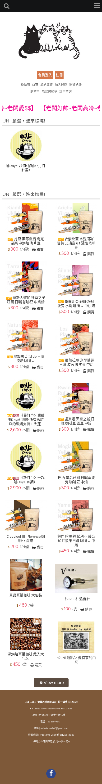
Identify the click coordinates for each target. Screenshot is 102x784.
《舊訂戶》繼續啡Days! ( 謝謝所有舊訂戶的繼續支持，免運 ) (26, 419)
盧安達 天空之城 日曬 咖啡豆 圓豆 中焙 (77, 421)
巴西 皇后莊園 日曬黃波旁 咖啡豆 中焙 (76, 479)
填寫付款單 (49, 91)
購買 (40, 249)
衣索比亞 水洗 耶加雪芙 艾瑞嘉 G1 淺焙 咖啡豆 (76, 243)
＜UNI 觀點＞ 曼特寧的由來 (76, 659)
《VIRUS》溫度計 (76, 599)
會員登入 (45, 74)
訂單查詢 (65, 91)
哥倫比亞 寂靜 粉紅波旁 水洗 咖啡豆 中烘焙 (76, 303)
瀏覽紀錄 (75, 84)
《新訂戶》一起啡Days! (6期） (29, 479)
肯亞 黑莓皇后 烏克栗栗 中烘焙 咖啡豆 (27, 241)
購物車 (35, 91)
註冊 (59, 74)
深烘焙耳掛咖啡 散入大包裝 (26, 656)
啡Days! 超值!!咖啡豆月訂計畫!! (25, 167)
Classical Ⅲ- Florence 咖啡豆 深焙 (26, 538)
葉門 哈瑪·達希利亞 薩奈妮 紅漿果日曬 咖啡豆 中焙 (76, 540)
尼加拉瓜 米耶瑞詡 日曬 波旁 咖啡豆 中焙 (76, 362)
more (51, 682)
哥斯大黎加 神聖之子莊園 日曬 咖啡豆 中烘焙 (26, 299)
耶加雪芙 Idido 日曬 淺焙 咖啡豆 (28, 358)
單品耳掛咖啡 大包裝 (25, 595)
